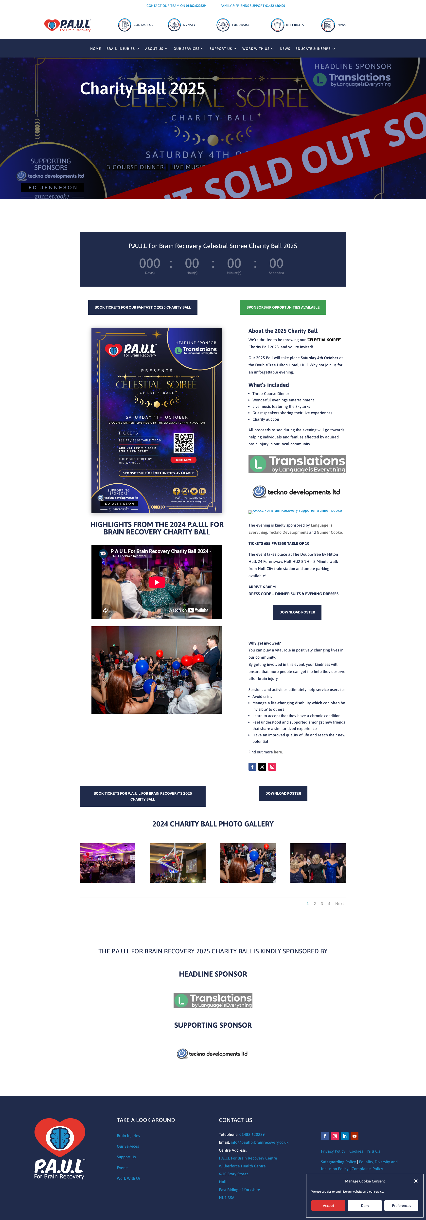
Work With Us (255, 49)
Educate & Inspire (313, 49)
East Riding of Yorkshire (239, 1189)
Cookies (356, 1151)
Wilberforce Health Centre (242, 1166)
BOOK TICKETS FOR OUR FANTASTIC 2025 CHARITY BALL (143, 307)
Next (339, 903)
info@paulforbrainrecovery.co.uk (259, 1142)
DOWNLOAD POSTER (297, 612)
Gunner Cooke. (330, 532)
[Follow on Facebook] (252, 767)
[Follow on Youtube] (354, 1136)
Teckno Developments (288, 532)
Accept (328, 1205)
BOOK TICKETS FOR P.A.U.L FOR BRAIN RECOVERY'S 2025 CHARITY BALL (143, 796)
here (278, 752)
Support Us (221, 49)
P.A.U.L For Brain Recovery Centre (248, 1158)
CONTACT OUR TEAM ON (176, 6)
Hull (223, 1182)
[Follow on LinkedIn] (345, 1136)
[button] (415, 1181)
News (285, 49)
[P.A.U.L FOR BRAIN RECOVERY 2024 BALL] (248, 881)
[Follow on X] (262, 767)
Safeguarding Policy (338, 1162)
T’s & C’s (373, 1151)
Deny (365, 1205)
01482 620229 (252, 1134)
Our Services (186, 49)
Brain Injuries (120, 49)
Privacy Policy (333, 1151)
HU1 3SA (226, 1197)
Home (95, 49)
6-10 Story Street (233, 1174)
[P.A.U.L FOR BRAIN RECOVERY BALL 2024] (107, 881)
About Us (154, 49)
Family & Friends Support (252, 6)
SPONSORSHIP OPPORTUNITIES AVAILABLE (283, 307)
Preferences (401, 1205)
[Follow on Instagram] (272, 767)
